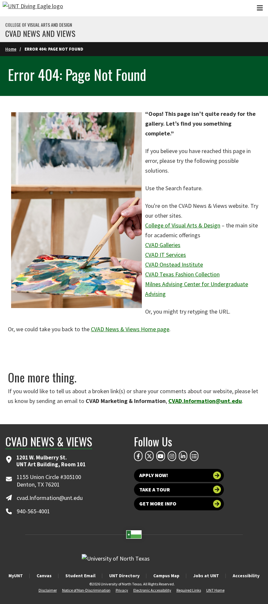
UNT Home (215, 590)
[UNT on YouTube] (160, 456)
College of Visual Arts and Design (38, 25)
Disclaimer (48, 590)
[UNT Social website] (194, 456)
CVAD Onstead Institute (174, 264)
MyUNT (15, 576)
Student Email (80, 576)
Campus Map (166, 576)
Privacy (122, 590)
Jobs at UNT (206, 576)
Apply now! (153, 475)
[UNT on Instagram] (172, 456)
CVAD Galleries (162, 245)
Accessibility (246, 576)
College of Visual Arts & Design (182, 225)
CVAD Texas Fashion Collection (182, 274)
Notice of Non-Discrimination (86, 590)
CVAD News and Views (40, 33)
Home (10, 49)
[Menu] (260, 8)
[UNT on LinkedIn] (183, 456)
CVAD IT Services (165, 254)
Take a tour (154, 490)
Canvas (44, 576)
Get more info (157, 504)
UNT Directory (124, 576)
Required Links (188, 590)
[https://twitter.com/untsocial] (149, 456)
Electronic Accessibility (152, 590)
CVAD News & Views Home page (130, 329)
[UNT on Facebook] (138, 456)
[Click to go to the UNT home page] (33, 8)
